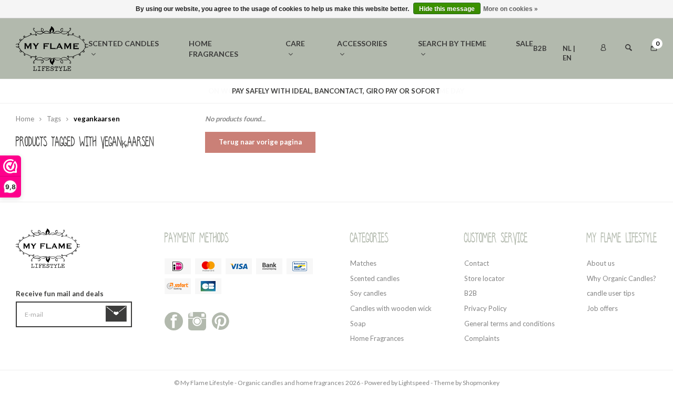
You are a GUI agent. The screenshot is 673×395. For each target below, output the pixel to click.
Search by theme (452, 43)
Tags (54, 119)
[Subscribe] (118, 314)
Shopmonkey (481, 383)
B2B (540, 48)
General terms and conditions (509, 323)
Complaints (481, 338)
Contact (476, 263)
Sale (524, 43)
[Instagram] (197, 320)
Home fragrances (213, 48)
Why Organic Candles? (621, 278)
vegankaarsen (97, 119)
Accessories (362, 43)
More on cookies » (510, 9)
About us (601, 263)
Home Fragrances (377, 338)
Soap (358, 323)
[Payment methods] (178, 266)
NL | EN (569, 49)
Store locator (484, 278)
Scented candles (123, 43)
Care (295, 43)
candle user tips (611, 293)
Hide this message (447, 9)
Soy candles (368, 293)
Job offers (602, 308)
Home (25, 119)
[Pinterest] (220, 320)
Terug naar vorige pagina (260, 142)
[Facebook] (174, 320)
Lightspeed (414, 383)
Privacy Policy (485, 308)
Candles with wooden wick (391, 308)
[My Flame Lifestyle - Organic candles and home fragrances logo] (52, 48)
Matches (363, 263)
